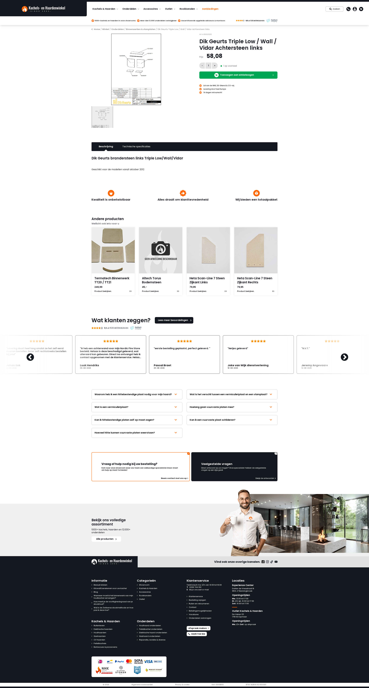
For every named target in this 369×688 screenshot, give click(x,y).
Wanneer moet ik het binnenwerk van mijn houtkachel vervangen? (113, 596)
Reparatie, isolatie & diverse (152, 640)
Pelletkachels (100, 643)
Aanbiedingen (210, 9)
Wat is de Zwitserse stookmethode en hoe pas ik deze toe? (113, 609)
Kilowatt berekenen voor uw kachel (110, 588)
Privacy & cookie (182, 685)
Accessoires (150, 9)
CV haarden (99, 640)
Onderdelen (129, 9)
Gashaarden (100, 636)
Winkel (105, 29)
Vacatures (194, 614)
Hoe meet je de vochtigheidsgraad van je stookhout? (113, 603)
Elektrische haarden (103, 629)
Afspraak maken (197, 628)
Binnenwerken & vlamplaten (140, 29)
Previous (27, 354)
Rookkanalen (187, 9)
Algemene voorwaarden (142, 685)
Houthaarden (100, 633)
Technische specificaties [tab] (136, 146)
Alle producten (104, 539)
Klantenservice (196, 596)
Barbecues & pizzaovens (105, 647)
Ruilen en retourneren (199, 604)
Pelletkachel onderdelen (150, 629)
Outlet (168, 9)
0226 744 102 (194, 587)
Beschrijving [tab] (106, 146)
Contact (192, 607)
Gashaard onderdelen (149, 636)
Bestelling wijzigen (197, 600)
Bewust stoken (100, 585)
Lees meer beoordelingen (173, 320)
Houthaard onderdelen (150, 625)
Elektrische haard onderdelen (153, 633)
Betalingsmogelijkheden (200, 611)
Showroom (144, 585)
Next (341, 354)
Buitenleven (99, 625)
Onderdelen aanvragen (200, 618)
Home (97, 29)
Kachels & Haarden (104, 9)
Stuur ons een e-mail (198, 590)
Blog (96, 592)
